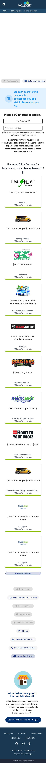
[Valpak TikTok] (29, 743)
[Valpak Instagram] (23, 743)
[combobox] (23, 128)
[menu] (3, 4)
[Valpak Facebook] (16, 743)
